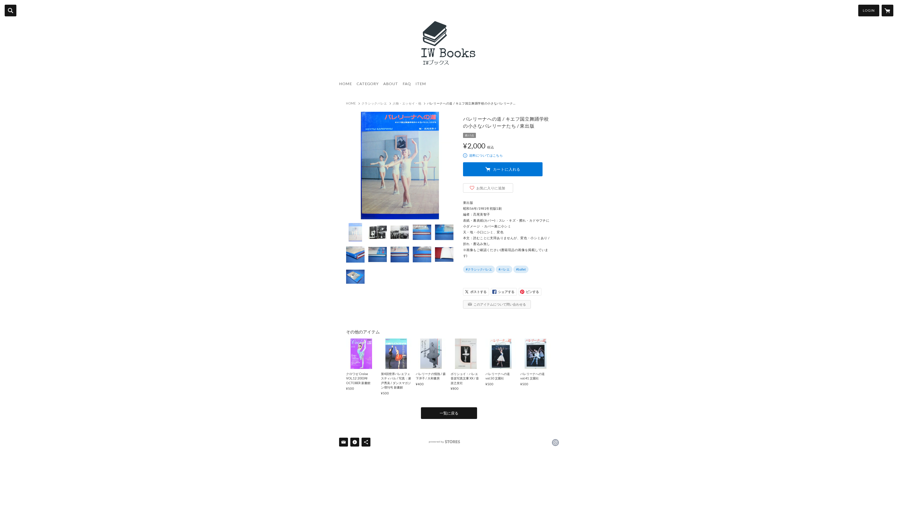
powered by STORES (444, 442)
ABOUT (390, 83)
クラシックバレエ (374, 103)
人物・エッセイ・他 (407, 103)
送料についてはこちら (486, 155)
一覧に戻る (449, 413)
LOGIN (869, 10)
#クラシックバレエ (479, 269)
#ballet (521, 269)
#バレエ (504, 269)
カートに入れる (507, 169)
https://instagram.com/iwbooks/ (555, 442)
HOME (345, 83)
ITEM (421, 83)
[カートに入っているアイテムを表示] (887, 10)
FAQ (407, 83)
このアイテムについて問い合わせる (500, 304)
